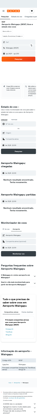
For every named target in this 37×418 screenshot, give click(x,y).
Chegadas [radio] (4, 119)
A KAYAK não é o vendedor (12, 404)
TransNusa (9, 332)
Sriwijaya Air (9, 329)
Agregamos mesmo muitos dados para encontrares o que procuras (17, 408)
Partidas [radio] (14, 119)
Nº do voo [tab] (6, 229)
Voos (10, 382)
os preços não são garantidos (17, 398)
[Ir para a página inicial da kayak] (13, 11)
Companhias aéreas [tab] (11, 312)
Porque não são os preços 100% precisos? (14, 412)
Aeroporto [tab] (16, 229)
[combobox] (20, 132)
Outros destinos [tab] (27, 312)
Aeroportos (17, 382)
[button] (3, 11)
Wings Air (9, 335)
